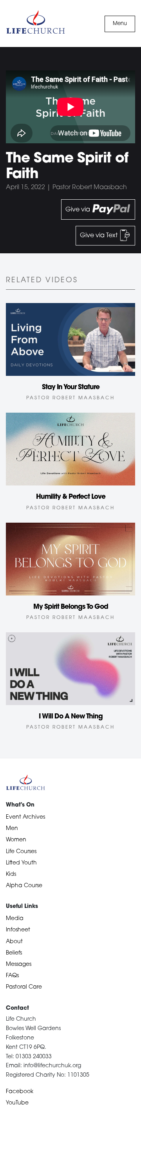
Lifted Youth (21, 863)
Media (15, 919)
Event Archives (25, 817)
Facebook (19, 1092)
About (14, 942)
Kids (11, 874)
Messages (18, 964)
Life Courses (21, 852)
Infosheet (18, 930)
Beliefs (14, 953)
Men (12, 829)
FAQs (12, 976)
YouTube (17, 1103)
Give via (78, 210)
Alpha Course (24, 886)
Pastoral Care (24, 987)
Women (16, 840)
